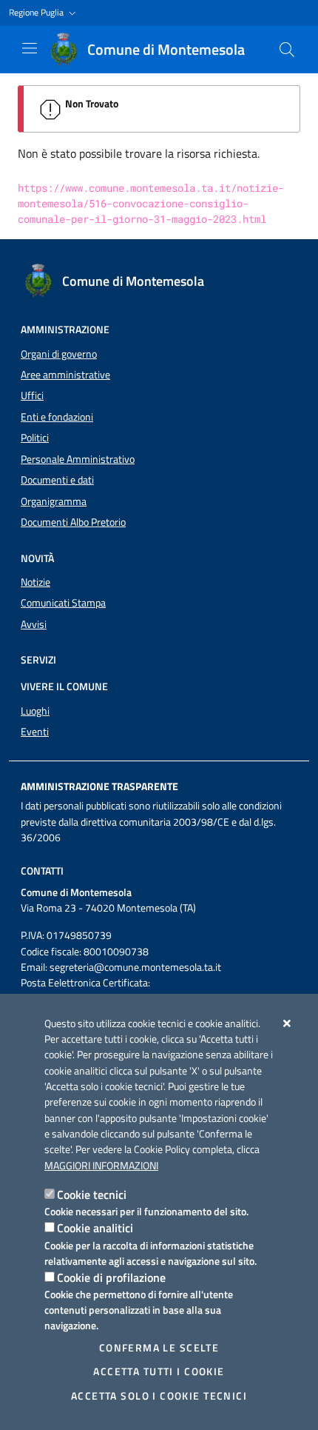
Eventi (35, 732)
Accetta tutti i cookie (158, 1371)
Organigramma (54, 501)
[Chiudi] (287, 1023)
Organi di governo (59, 354)
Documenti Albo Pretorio (73, 522)
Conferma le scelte (159, 1348)
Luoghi (35, 711)
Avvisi (34, 624)
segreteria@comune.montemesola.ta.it (135, 967)
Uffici (32, 395)
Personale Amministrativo (78, 459)
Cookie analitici (95, 1228)
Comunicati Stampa (63, 603)
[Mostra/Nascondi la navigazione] (29, 48)
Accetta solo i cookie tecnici (159, 1396)
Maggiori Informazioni (101, 1165)
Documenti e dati (57, 480)
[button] (44, 13)
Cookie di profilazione (111, 1277)
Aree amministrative (65, 375)
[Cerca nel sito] (287, 50)
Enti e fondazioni (57, 417)
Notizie (35, 582)
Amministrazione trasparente (99, 786)
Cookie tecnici (91, 1194)
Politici (35, 438)
